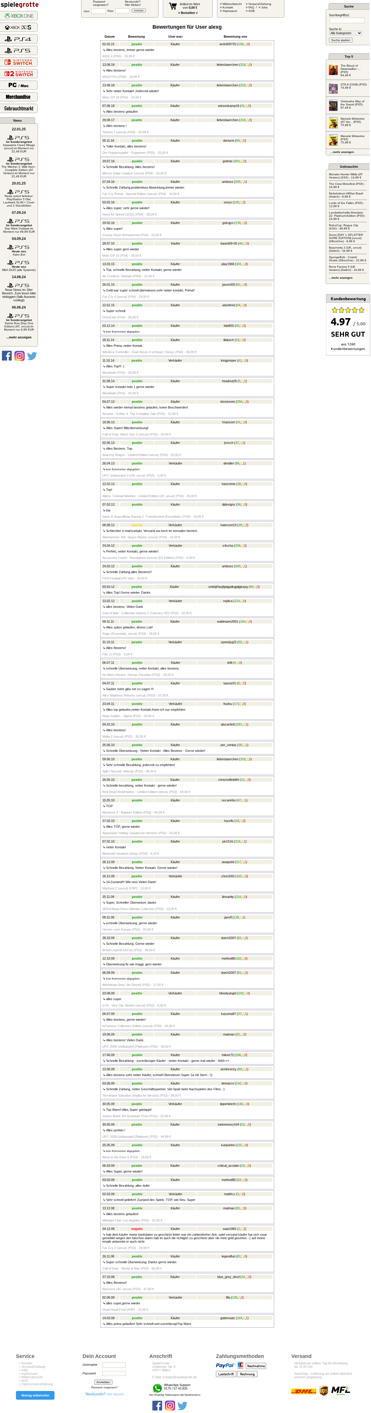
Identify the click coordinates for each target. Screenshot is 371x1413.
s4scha (228, 545)
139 (238, 223)
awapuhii (228, 862)
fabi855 (229, 325)
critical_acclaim (228, 1165)
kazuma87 (228, 1013)
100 (236, 202)
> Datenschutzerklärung (36, 1384)
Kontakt (228, 7)
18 (237, 821)
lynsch (228, 442)
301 (237, 161)
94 (251, 586)
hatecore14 (229, 525)
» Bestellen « (188, 12)
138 (236, 917)
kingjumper (228, 360)
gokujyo (227, 223)
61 (239, 284)
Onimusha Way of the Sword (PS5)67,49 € (352, 104)
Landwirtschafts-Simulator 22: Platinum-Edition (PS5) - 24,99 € (347, 215)
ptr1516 (227, 841)
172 (236, 703)
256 (239, 401)
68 (238, 140)
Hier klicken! (105, 1394)
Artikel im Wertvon (190, 5)
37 (237, 442)
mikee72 (228, 1055)
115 (239, 1145)
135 (234, 1297)
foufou (227, 703)
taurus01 (229, 683)
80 (240, 1069)
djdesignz (228, 504)
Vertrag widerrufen (35, 1395)
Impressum (230, 10)
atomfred (228, 305)
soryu (228, 202)
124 (237, 601)
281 (239, 724)
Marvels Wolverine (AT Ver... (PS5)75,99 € (353, 122)
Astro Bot (19, 253)
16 (243, 1165)
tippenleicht (228, 1104)
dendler (228, 463)
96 (239, 504)
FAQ (251, 7)
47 (239, 800)
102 (240, 993)
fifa (228, 1297)
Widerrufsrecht (232, 4)
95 (237, 325)
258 (237, 545)
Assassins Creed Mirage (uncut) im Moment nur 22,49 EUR (19, 146)
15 (237, 340)
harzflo (229, 821)
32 (239, 958)
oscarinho (229, 800)
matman (228, 1034)
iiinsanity (228, 896)
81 (239, 938)
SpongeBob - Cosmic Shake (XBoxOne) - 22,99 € (347, 259)
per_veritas (229, 745)
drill (229, 662)
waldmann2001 (227, 621)
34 (243, 1277)
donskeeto (227, 401)
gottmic (228, 161)
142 (238, 1083)
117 (238, 862)
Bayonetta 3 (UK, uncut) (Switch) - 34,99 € (345, 249)
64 (238, 305)
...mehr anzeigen (19, 337)
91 (238, 1034)
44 (241, 243)
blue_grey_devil (228, 1277)
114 (238, 896)
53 (243, 1124)
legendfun (228, 1256)
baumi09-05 (229, 243)
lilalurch (228, 340)
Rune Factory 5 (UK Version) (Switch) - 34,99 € (346, 268)
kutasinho (228, 1145)
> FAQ (23, 1370)
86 (237, 463)
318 (242, 64)
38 (239, 484)
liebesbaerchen (227, 64)
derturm (228, 140)
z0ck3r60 (227, 876)
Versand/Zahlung (259, 4)
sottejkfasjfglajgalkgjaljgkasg (228, 586)
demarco (227, 1083)
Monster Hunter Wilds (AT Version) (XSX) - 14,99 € (346, 176)
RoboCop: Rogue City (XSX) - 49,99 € (343, 227)
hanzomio (228, 484)
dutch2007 (228, 938)
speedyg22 (229, 642)
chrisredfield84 (228, 779)
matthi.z (229, 1194)
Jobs (264, 7)
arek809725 (227, 44)
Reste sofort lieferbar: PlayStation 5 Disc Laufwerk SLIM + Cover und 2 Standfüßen (18, 200)
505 (238, 181)
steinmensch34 (228, 1124)
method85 (229, 958)
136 (240, 44)
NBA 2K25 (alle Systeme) (19, 268)
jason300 (228, 284)
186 (238, 1055)
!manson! (228, 422)
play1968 (227, 264)
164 (242, 621)
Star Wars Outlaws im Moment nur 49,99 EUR (19, 228)
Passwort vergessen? (104, 1387)
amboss (227, 181)
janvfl (228, 917)
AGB (251, 10)
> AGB (23, 1380)
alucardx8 (228, 724)
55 (240, 642)
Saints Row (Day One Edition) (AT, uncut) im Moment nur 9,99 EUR (19, 324)
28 (240, 525)
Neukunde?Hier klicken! (133, 3)
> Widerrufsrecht (30, 1377)
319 (237, 841)
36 (240, 745)
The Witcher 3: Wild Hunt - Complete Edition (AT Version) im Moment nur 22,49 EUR (18, 170)
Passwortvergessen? (101, 3)
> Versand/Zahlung (32, 1366)
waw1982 (229, 1228)
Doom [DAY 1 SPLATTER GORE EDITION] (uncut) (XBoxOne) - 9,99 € (346, 238)
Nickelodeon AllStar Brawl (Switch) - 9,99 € (346, 195)
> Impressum (28, 1373)
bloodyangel (227, 993)
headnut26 (229, 381)
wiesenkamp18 (228, 105)
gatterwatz (227, 1318)
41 (243, 105)
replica (227, 601)
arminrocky (229, 1069)
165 (239, 876)
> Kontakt (25, 1363)
